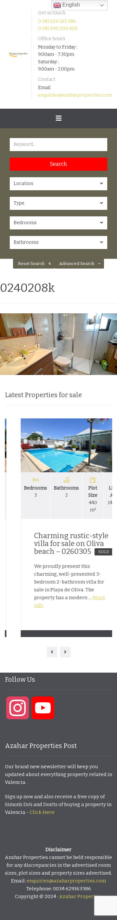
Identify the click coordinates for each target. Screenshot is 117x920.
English (70, 5)
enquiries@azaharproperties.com (75, 95)
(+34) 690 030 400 (58, 28)
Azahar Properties (80, 896)
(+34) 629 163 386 (57, 21)
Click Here (42, 812)
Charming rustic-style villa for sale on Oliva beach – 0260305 (56, 543)
